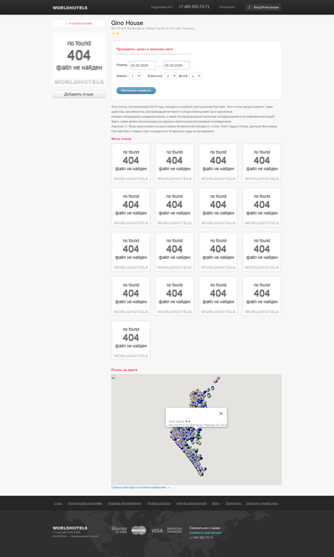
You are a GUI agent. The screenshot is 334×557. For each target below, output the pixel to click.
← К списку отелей (79, 23)
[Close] (221, 414)
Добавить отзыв (78, 94)
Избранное (227, 7)
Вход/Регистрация (266, 7)
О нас (58, 503)
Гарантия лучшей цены (262, 503)
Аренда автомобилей (191, 503)
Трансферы (233, 503)
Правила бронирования (124, 503)
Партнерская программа (85, 503)
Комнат (122, 76)
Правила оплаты (159, 503)
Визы (216, 503)
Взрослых (155, 76)
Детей (183, 76)
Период (121, 64)
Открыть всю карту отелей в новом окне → (140, 487)
